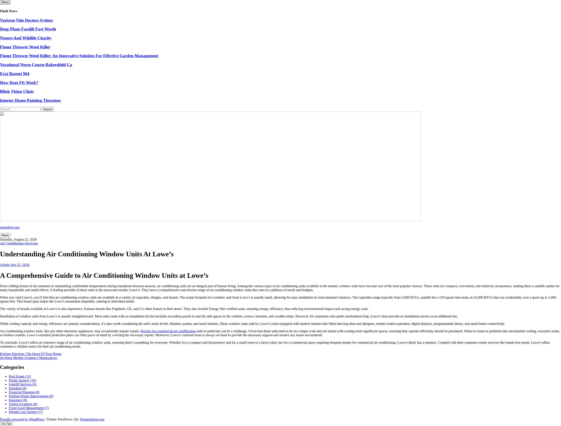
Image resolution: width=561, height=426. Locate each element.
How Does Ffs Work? (19, 82)
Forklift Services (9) (22, 384)
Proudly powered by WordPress (22, 419)
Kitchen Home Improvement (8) (31, 396)
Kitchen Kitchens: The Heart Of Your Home (30, 354)
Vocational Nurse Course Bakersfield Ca (36, 64)
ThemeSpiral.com (92, 419)
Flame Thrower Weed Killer (25, 47)
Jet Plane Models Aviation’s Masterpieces (28, 358)
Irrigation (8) (17, 388)
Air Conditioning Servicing (19, 243)
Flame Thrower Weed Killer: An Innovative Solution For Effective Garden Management (79, 55)
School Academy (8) (23, 404)
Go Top (6, 423)
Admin (5, 265)
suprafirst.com (10, 227)
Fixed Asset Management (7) (29, 408)
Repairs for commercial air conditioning (168, 331)
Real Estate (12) (20, 376)
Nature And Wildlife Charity (25, 38)
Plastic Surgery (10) (22, 380)
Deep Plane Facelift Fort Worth (28, 29)
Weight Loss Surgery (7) (26, 412)
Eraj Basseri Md (14, 73)
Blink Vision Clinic (17, 91)
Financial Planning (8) (24, 392)
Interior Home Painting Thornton (30, 100)
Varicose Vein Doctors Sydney (26, 20)
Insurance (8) (18, 400)
